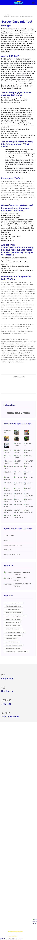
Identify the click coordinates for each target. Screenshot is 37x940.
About (3, 822)
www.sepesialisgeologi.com (15, 931)
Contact (4, 832)
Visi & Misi (4, 825)
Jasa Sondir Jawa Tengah (22, 584)
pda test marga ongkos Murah (14, 603)
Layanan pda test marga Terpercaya (15, 616)
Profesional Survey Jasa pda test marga (16, 651)
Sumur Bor (4, 818)
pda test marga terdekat (12, 622)
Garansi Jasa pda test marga (13, 629)
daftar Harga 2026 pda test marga (15, 632)
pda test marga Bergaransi (13, 648)
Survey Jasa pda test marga (13, 612)
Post (2, 829)
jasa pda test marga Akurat (13, 619)
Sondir (3, 815)
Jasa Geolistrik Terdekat (22, 572)
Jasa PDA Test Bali (20, 578)
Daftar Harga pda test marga (13, 609)
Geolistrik (4, 808)
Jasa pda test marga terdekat (14, 645)
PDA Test (4, 811)
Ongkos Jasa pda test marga (13, 606)
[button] (33, 2)
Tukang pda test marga (12, 642)
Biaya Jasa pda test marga (13, 625)
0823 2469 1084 (18, 413)
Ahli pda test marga (11, 638)
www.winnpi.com (12, 936)
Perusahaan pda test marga (13, 635)
